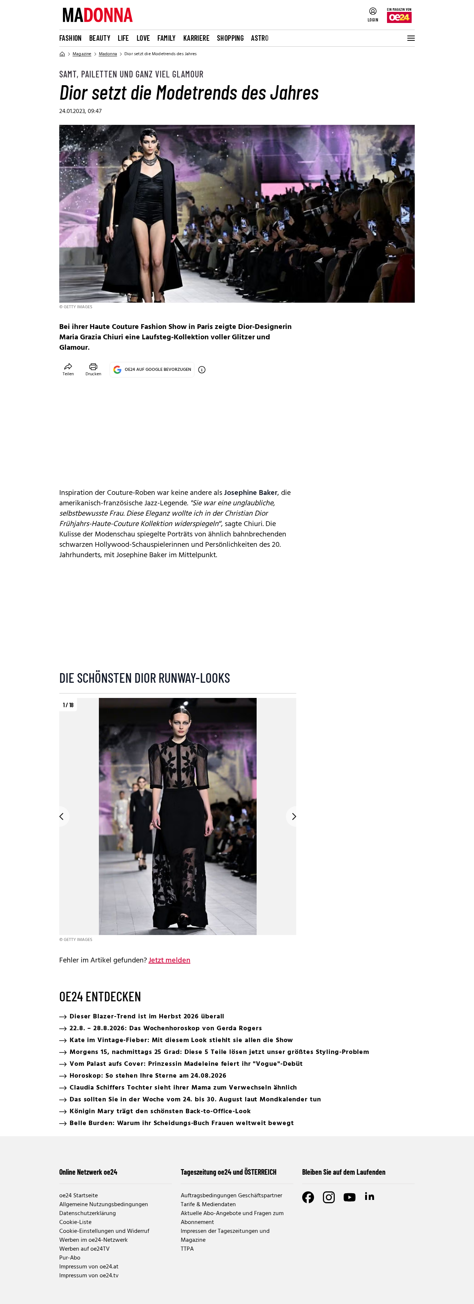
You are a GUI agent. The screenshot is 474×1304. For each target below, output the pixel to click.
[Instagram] (329, 1197)
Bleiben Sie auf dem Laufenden (343, 1171)
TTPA (187, 1249)
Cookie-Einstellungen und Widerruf (104, 1231)
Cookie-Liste (75, 1222)
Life (123, 37)
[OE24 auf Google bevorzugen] (201, 369)
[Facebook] (308, 1197)
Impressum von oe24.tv (88, 1276)
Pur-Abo (69, 1258)
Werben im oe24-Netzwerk (93, 1240)
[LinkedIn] (370, 1197)
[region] (177, 821)
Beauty (99, 37)
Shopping (230, 37)
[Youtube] (350, 1197)
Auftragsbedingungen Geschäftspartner (231, 1196)
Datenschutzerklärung (87, 1213)
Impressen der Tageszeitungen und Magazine (225, 1236)
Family (166, 37)
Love (143, 37)
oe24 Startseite (78, 1196)
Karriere (196, 37)
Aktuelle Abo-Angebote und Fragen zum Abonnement (232, 1218)
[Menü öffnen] (410, 38)
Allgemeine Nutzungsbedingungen (103, 1205)
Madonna (108, 54)
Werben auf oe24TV (84, 1249)
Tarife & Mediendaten (208, 1205)
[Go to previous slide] (59, 816)
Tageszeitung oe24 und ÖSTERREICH (229, 1171)
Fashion (70, 37)
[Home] (62, 54)
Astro (259, 37)
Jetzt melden (169, 960)
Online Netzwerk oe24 (88, 1171)
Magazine (82, 54)
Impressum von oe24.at (88, 1267)
